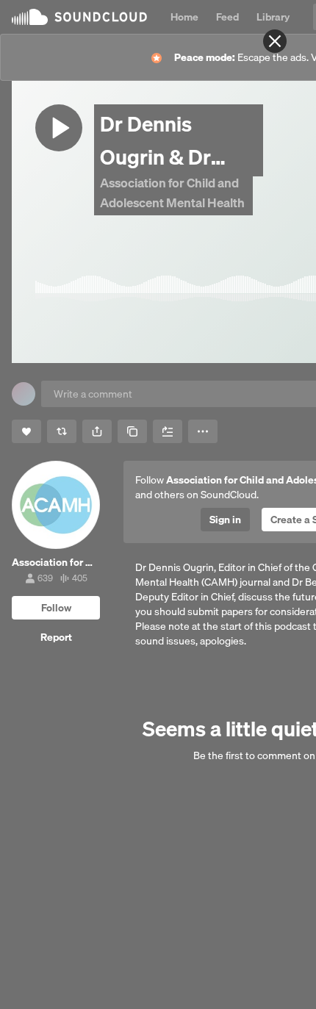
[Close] (275, 41)
